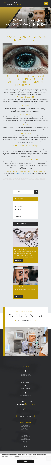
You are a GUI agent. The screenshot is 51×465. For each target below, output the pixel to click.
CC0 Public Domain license (23, 173)
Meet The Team (19, 210)
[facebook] (23, 409)
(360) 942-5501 (25, 382)
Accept (25, 461)
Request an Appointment (25, 320)
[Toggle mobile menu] (4, 3)
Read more (18, 260)
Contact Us (18, 216)
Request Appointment (25, 416)
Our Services (18, 206)
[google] (27, 409)
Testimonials (18, 213)
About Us (17, 203)
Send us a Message (25, 395)
